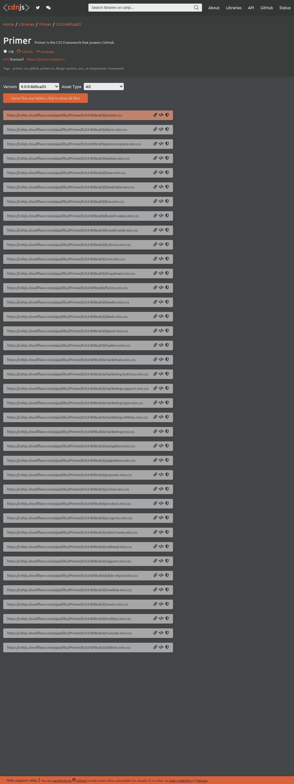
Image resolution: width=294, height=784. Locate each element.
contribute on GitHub (69, 780)
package (47, 51)
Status (285, 7)
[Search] (196, 7)
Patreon (201, 780)
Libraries (234, 7)
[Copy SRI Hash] (167, 115)
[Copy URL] (155, 115)
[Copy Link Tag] (161, 115)
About (214, 7)
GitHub (266, 7)
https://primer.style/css (46, 59)
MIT (6, 59)
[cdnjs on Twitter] (38, 7)
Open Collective (180, 780)
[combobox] (39, 86)
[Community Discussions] (48, 7)
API (251, 7)
